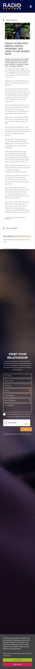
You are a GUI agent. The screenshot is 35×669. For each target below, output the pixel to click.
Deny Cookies (17, 664)
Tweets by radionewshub (11, 248)
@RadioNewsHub (22, 236)
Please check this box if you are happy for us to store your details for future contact (18, 415)
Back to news (11, 20)
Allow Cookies (17, 660)
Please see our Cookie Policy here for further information (17, 654)
